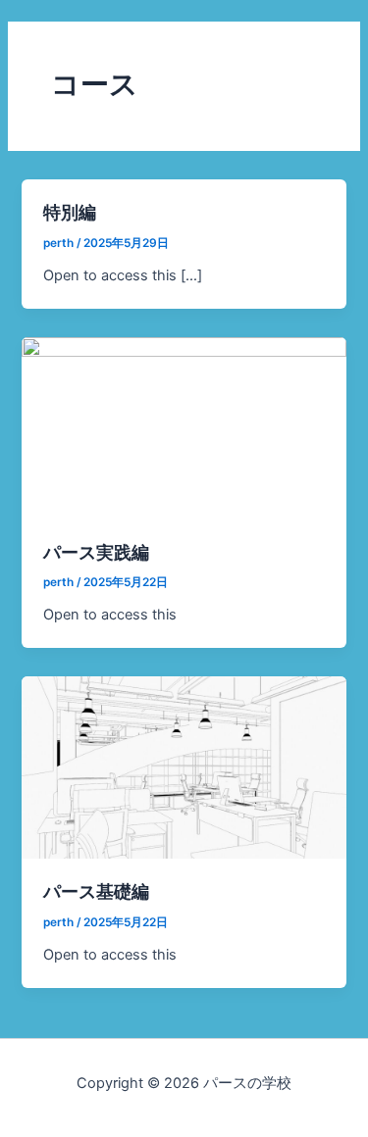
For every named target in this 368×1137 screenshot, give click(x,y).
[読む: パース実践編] (183, 427)
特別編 (69, 211)
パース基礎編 (96, 891)
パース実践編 (96, 552)
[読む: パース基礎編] (183, 766)
